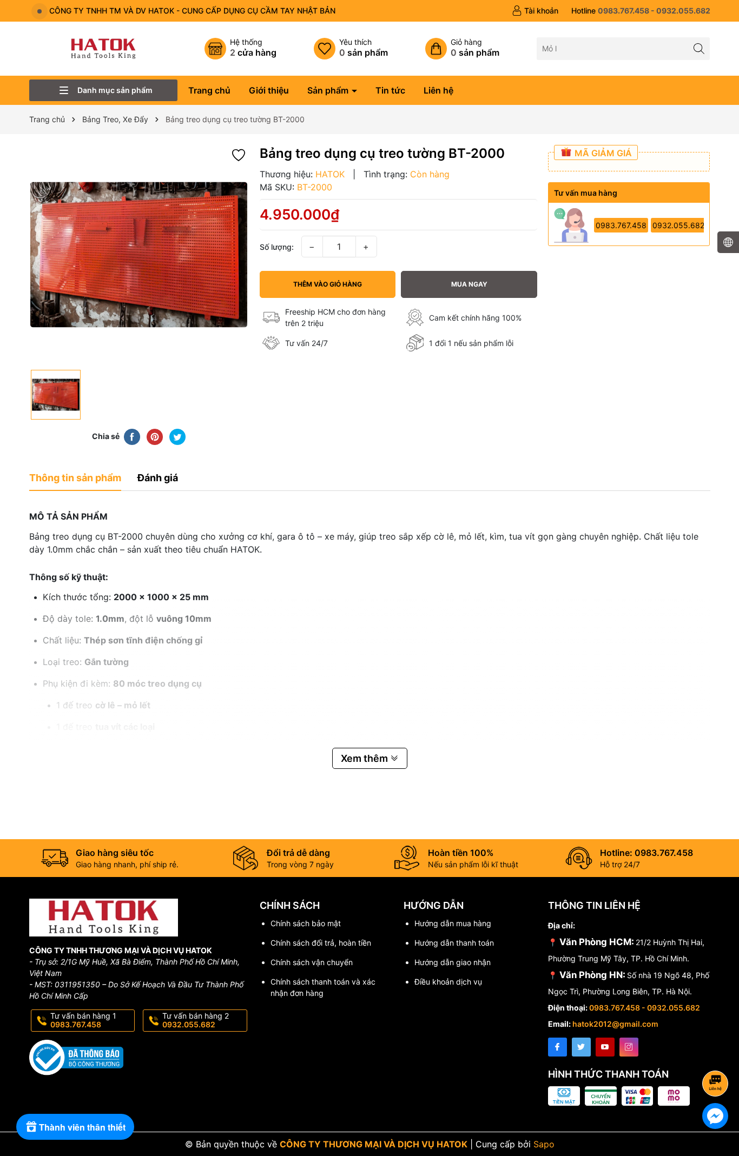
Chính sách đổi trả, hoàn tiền (320, 942)
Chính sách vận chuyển (311, 962)
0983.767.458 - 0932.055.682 (644, 1007)
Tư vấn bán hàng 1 (83, 1020)
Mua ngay (469, 284)
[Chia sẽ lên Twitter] (177, 436)
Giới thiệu (269, 90)
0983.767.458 (621, 225)
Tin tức (390, 90)
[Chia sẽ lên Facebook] (132, 436)
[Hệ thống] (240, 48)
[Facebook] (557, 1047)
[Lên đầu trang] (717, 1054)
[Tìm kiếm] (699, 48)
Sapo (544, 1144)
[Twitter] (581, 1047)
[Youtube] (605, 1047)
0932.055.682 (678, 225)
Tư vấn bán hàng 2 (195, 1020)
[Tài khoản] (535, 11)
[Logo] (103, 47)
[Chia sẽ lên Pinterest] (155, 436)
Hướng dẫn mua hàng (452, 923)
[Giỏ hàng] (462, 48)
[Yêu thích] (351, 48)
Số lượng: (277, 246)
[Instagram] (628, 1047)
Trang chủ (209, 90)
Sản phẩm (329, 90)
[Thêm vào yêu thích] (238, 153)
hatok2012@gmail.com (615, 1023)
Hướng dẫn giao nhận (452, 962)
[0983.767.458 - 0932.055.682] (640, 11)
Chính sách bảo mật (305, 923)
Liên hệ (438, 90)
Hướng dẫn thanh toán (454, 942)
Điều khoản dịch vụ (448, 981)
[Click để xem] (139, 254)
